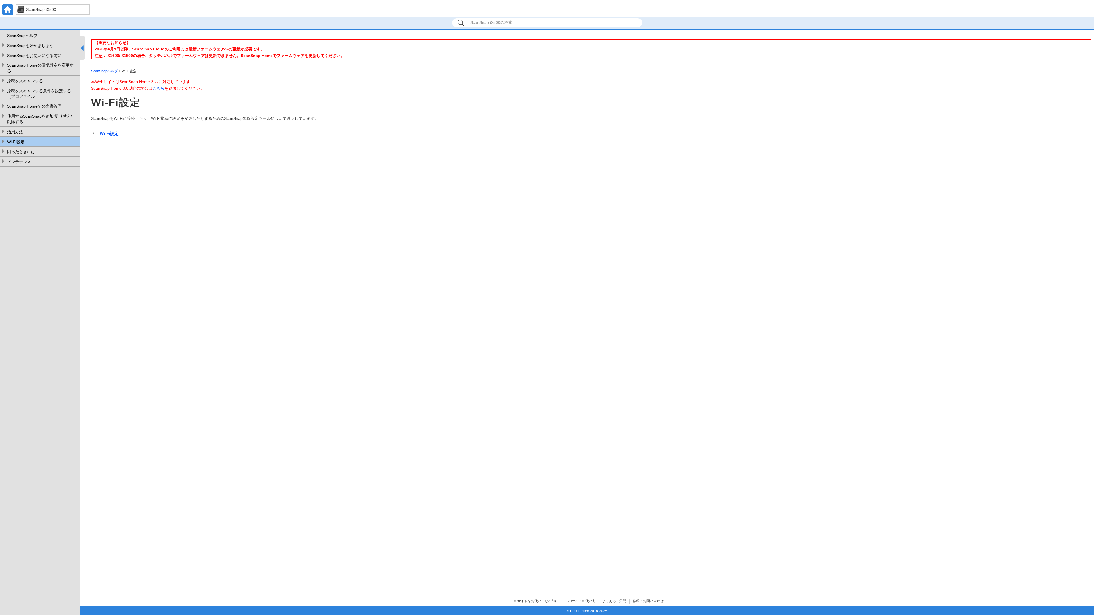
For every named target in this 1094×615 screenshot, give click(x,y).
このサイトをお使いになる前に (534, 601)
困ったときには (21, 151)
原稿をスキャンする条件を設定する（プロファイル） (39, 94)
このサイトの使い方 (580, 601)
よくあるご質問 (614, 601)
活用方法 (15, 132)
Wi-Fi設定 (16, 142)
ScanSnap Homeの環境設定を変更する (40, 68)
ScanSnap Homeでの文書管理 (34, 106)
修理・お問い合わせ (648, 601)
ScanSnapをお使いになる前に (34, 55)
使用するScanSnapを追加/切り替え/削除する (39, 119)
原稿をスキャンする (25, 81)
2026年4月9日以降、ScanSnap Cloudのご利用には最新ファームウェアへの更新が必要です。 (179, 49)
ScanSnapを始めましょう (30, 45)
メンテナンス (19, 161)
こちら (158, 88)
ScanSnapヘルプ (22, 35)
